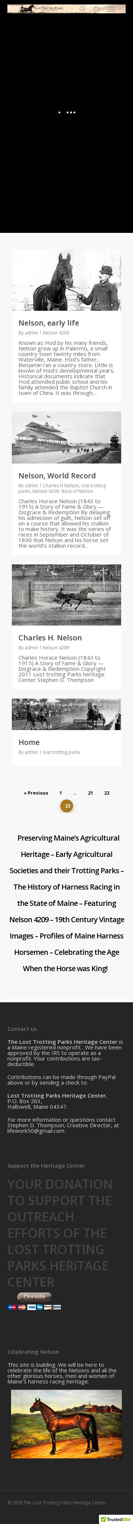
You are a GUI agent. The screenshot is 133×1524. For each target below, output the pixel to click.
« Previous (36, 793)
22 (106, 793)
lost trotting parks (61, 752)
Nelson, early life (48, 323)
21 (90, 793)
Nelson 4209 (56, 333)
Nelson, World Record (57, 476)
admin (31, 333)
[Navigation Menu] (111, 9)
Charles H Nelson (61, 485)
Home (29, 742)
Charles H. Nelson (50, 638)
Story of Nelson (77, 491)
